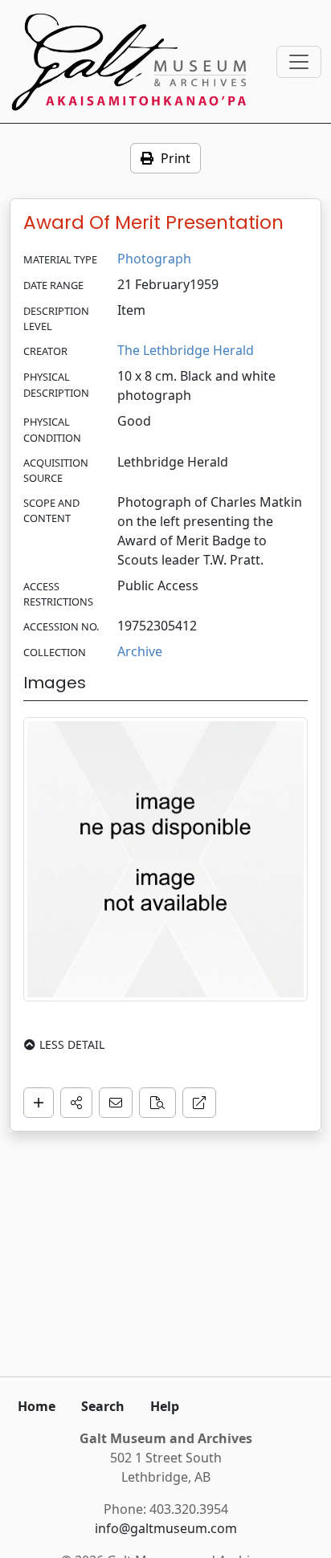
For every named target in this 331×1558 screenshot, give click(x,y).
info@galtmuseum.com (166, 1528)
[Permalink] (199, 1102)
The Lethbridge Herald (185, 350)
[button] (76, 1102)
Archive (139, 651)
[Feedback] (116, 1102)
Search (103, 1406)
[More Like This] (157, 1102)
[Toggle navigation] (298, 62)
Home (36, 1406)
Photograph (154, 258)
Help (164, 1406)
